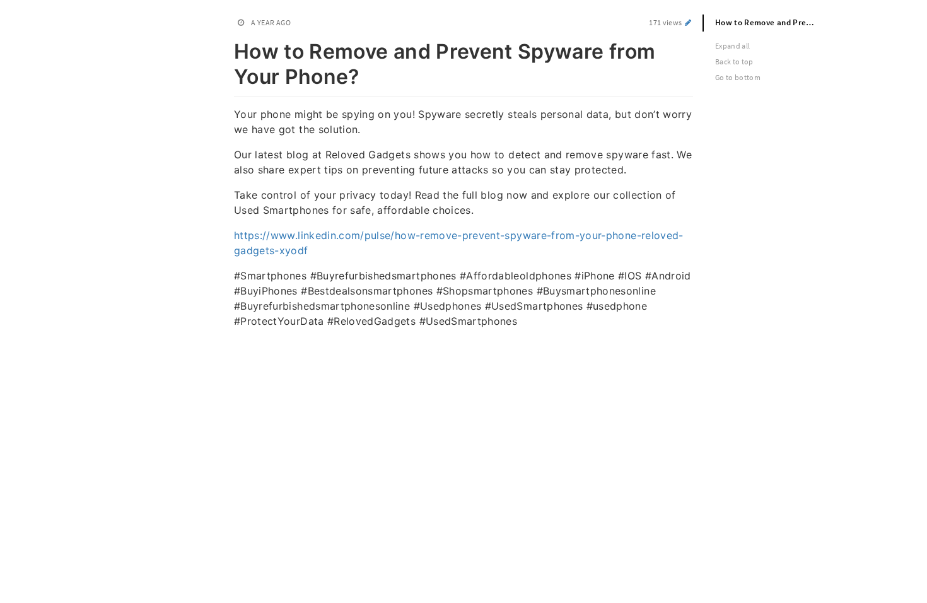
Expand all (732, 45)
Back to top (734, 61)
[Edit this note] (688, 22)
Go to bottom (738, 77)
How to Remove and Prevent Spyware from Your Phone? (772, 22)
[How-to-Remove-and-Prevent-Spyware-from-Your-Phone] (227, 49)
